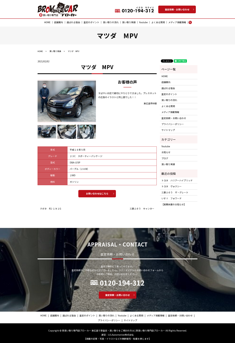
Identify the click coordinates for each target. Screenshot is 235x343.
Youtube (143, 22)
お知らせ (165, 152)
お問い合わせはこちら (97, 193)
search (192, 22)
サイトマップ (168, 130)
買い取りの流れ (111, 22)
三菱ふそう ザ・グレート (174, 192)
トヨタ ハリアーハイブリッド (177, 180)
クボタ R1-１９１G (50, 208)
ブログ (164, 158)
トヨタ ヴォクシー (171, 186)
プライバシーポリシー (172, 124)
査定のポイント (91, 22)
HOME (47, 22)
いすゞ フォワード (171, 198)
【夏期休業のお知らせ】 (173, 204)
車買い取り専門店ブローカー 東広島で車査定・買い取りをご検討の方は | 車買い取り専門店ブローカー (113, 330)
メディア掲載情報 (177, 22)
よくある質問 (158, 22)
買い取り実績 (129, 22)
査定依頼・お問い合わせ (177, 9)
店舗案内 (58, 22)
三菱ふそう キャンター (142, 208)
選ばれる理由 (73, 22)
